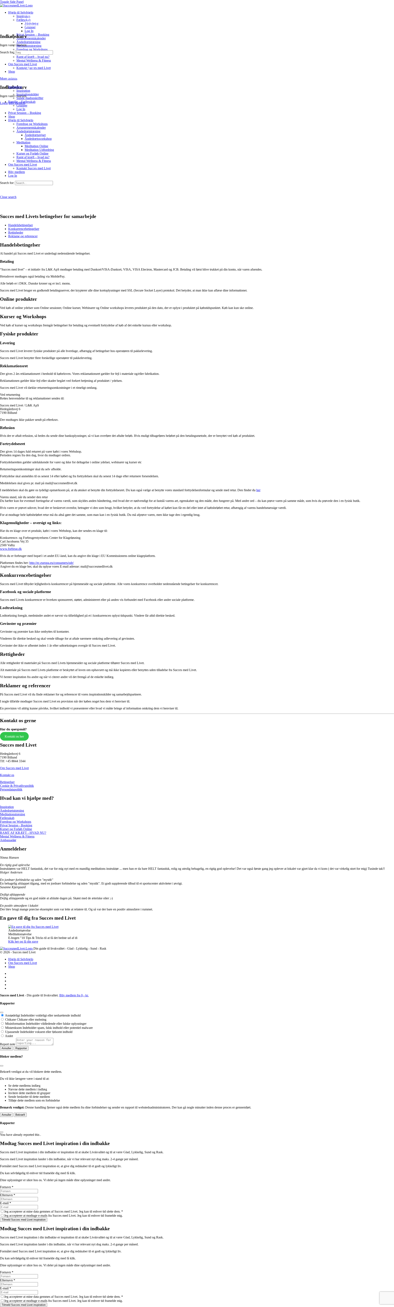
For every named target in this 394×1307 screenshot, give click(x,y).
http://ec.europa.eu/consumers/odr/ (51, 563)
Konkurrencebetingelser (23, 229)
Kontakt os (7, 775)
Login (4, 103)
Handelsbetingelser (20, 225)
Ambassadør (8, 840)
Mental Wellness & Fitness (17, 836)
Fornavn (6, 1187)
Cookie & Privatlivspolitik (17, 785)
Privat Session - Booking (16, 825)
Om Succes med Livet (14, 768)
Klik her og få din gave (23, 941)
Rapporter (21, 1048)
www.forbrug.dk (11, 549)
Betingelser (7, 782)
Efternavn (7, 1195)
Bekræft (20, 1114)
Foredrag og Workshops (15, 821)
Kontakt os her (14, 736)
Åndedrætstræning (12, 810)
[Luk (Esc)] (1, 1012)
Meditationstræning (12, 814)
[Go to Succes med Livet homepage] (16, 5)
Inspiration (7, 807)
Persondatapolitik (11, 789)
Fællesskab (7, 818)
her (258, 490)
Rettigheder (15, 232)
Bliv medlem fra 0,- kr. (74, 995)
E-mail (5, 1203)
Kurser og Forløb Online (16, 829)
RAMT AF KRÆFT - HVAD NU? (23, 832)
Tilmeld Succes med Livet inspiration (24, 1219)
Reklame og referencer (23, 236)
